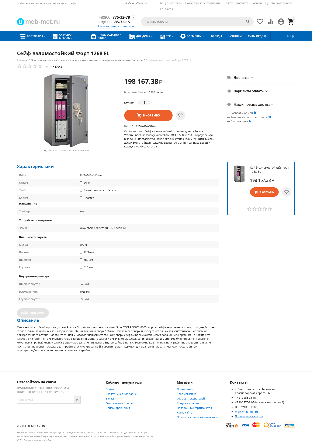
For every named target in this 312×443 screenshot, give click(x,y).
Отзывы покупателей (191, 398)
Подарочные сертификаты (202, 3)
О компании (185, 389)
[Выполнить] (77, 399)
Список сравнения (118, 408)
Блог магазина (186, 394)
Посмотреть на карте (249, 416)
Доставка (242, 3)
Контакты (166, 9)
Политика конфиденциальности (198, 417)
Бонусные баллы (171, 3)
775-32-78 (114, 17)
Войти (110, 389)
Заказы (110, 398)
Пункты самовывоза (278, 3)
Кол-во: (129, 102)
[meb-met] (38, 21)
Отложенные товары (119, 403)
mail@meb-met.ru (246, 412)
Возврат (257, 3)
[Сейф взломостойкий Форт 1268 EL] (66, 110)
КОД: (49, 67)
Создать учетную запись (122, 394)
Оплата (228, 3)
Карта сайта (184, 412)
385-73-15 (114, 22)
